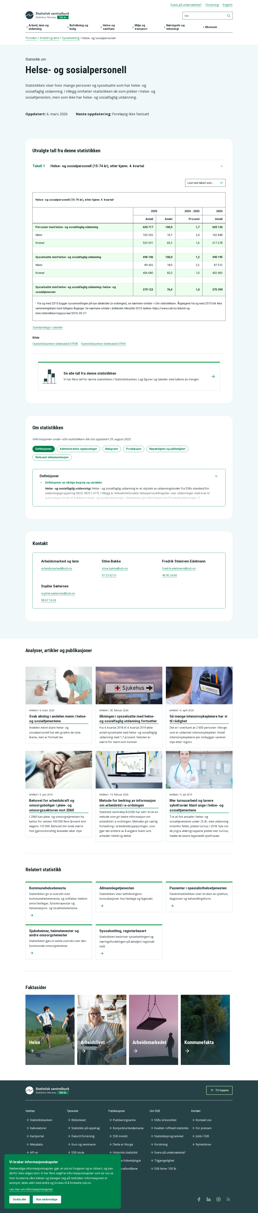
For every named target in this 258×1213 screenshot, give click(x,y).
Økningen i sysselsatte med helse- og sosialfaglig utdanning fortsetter (128, 718)
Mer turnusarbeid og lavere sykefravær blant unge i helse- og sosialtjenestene (196, 805)
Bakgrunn (111, 449)
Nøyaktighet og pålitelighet (167, 449)
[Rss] (229, 1199)
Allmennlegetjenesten (116, 888)
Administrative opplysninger (78, 449)
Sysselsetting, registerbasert (122, 931)
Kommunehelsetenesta (47, 888)
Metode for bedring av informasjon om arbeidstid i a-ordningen (127, 802)
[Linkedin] (209, 1199)
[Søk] (229, 15)
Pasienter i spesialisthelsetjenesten (198, 888)
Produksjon (133, 449)
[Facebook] (199, 1199)
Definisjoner (43, 449)
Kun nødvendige (47, 1199)
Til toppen (222, 1090)
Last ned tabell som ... (200, 183)
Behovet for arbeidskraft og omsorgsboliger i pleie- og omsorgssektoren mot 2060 (51, 805)
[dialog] (62, 1181)
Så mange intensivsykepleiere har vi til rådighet (198, 718)
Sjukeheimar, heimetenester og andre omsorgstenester (54, 933)
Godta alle (19, 1199)
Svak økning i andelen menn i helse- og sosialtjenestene (58, 718)
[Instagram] (219, 1199)
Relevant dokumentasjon (51, 457)
